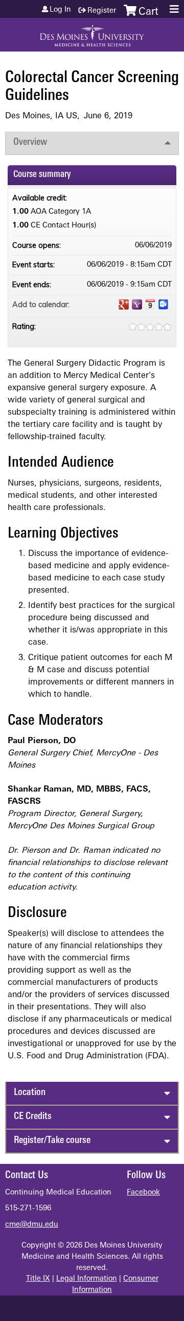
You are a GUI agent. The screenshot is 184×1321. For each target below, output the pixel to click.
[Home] (92, 32)
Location (29, 1093)
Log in (60, 10)
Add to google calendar (124, 304)
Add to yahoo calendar (137, 304)
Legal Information (86, 1279)
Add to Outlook (163, 304)
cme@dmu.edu (31, 1225)
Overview (30, 142)
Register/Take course (52, 1141)
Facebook (143, 1193)
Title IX (38, 1279)
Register (101, 11)
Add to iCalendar (150, 304)
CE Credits (33, 1117)
